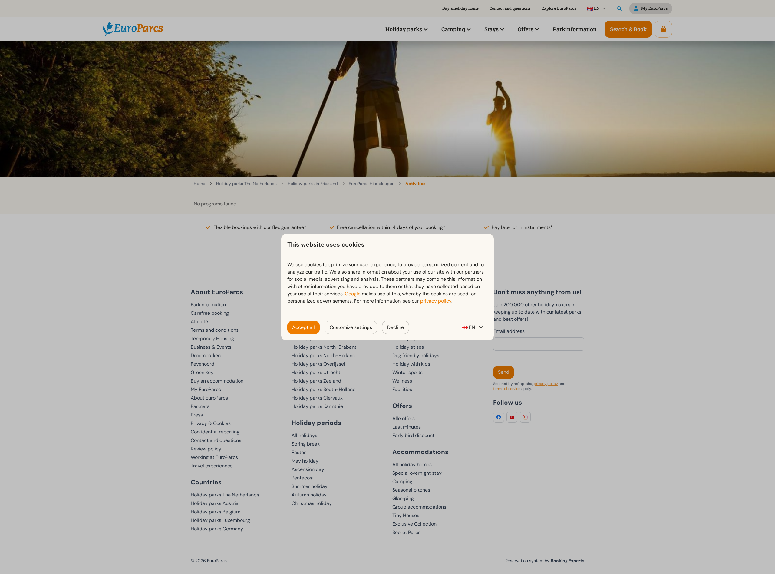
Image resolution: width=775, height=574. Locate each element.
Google (353, 293)
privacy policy (435, 301)
